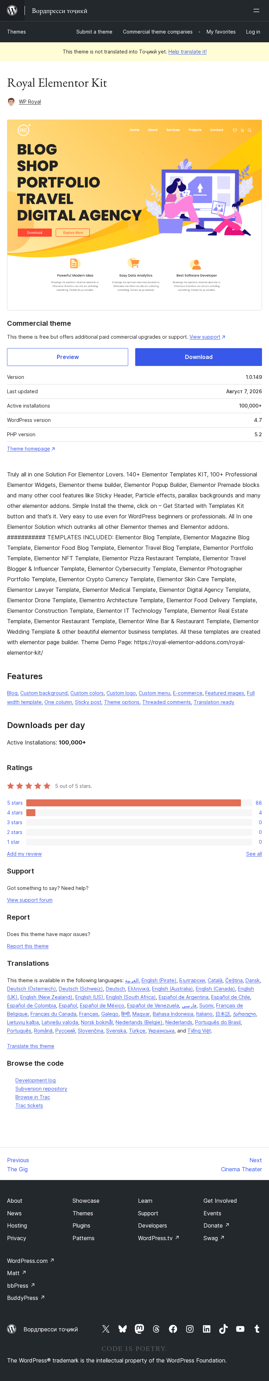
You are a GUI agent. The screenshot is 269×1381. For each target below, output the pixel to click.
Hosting (17, 1225)
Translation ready (214, 702)
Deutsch (115, 989)
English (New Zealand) (46, 997)
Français (88, 1014)
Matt (17, 1272)
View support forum (30, 900)
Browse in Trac (32, 1097)
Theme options (121, 702)
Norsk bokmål (97, 1022)
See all (254, 854)
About (14, 1200)
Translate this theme (30, 1046)
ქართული (244, 1014)
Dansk (253, 980)
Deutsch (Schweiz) (81, 989)
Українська (161, 1031)
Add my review (24, 854)
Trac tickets (29, 1105)
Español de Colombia (31, 1005)
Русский (65, 1031)
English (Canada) (215, 989)
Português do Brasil (218, 1022)
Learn (145, 1200)
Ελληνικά (138, 989)
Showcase (86, 1200)
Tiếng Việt (199, 1031)
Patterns (84, 1238)
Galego (109, 1014)
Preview (68, 356)
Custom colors (87, 693)
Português (19, 1031)
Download (199, 356)
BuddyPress (26, 1297)
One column (58, 702)
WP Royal (30, 102)
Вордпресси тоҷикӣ (50, 1329)
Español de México (102, 1005)
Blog (12, 693)
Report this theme (28, 946)
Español (68, 1005)
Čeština (234, 980)
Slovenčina (90, 1031)
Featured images (224, 693)
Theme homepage (28, 449)
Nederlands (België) (139, 1022)
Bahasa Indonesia (173, 1014)
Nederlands (178, 1022)
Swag (214, 1238)
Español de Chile (230, 997)
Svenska (116, 1031)
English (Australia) (172, 989)
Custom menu (154, 693)
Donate (217, 1225)
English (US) (89, 997)
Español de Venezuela (153, 1005)
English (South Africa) (131, 997)
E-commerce (187, 693)
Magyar (141, 1014)
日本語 (222, 1014)
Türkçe (137, 1031)
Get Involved (220, 1200)
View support (204, 337)
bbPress (21, 1285)
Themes (16, 32)
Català (215, 980)
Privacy (16, 1238)
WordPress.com (31, 1260)
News (14, 1213)
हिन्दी (125, 1014)
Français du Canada (53, 1014)
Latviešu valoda (60, 1022)
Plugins (81, 1225)
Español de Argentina (183, 997)
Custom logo (121, 693)
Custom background (44, 693)
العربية (132, 980)
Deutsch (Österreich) (31, 989)
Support (148, 1213)
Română (43, 1031)
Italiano (204, 1014)
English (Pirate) (159, 980)
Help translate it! (187, 52)
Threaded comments (166, 702)
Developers (152, 1225)
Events (212, 1213)
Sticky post (88, 702)
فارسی (189, 1005)
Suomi (206, 1005)
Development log (35, 1080)
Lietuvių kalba (23, 1022)
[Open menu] (258, 10)
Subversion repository (41, 1089)
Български (192, 980)
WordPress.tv (159, 1238)
